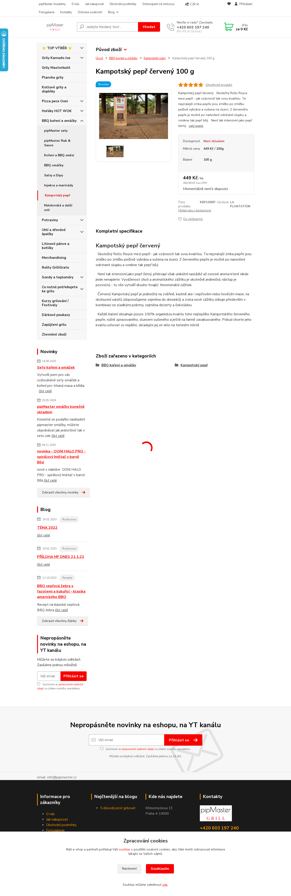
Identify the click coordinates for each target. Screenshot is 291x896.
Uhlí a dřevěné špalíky (54, 232)
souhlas (124, 849)
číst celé (45, 391)
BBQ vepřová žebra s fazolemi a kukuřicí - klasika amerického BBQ (61, 591)
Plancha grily (52, 77)
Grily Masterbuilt (56, 67)
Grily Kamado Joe (56, 58)
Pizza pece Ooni (55, 101)
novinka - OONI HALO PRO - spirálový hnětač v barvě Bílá (61, 457)
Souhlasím (160, 868)
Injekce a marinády (58, 185)
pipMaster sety (56, 130)
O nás (75, 4)
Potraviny (50, 220)
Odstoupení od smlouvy (158, 4)
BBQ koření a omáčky (59, 120)
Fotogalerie (46, 12)
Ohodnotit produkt (219, 85)
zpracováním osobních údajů (137, 749)
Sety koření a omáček (56, 367)
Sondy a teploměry (57, 277)
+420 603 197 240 (193, 27)
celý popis (196, 126)
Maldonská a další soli (58, 207)
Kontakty (66, 12)
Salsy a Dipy (53, 175)
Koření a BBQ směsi (59, 155)
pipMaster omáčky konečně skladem (61, 409)
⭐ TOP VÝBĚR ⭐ (57, 48)
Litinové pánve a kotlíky (55, 245)
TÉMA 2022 (47, 527)
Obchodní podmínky (123, 4)
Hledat (149, 26)
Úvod (99, 58)
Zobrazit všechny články (59, 621)
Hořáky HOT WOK (57, 111)
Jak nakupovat (94, 4)
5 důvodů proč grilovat (117, 808)
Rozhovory (69, 519)
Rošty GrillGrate (55, 267)
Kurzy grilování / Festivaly (55, 303)
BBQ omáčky (53, 165)
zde (165, 885)
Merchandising (54, 257)
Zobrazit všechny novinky (60, 492)
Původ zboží (109, 49)
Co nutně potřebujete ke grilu (60, 289)
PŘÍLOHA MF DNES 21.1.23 (60, 556)
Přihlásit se (73, 676)
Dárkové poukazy (56, 315)
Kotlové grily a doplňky (54, 89)
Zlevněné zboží (54, 334)
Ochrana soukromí (90, 12)
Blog (111, 12)
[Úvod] (55, 26)
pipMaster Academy (52, 4)
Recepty (67, 578)
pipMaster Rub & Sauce (57, 143)
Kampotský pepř (57, 195)
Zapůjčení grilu (54, 324)
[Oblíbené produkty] (229, 8)
